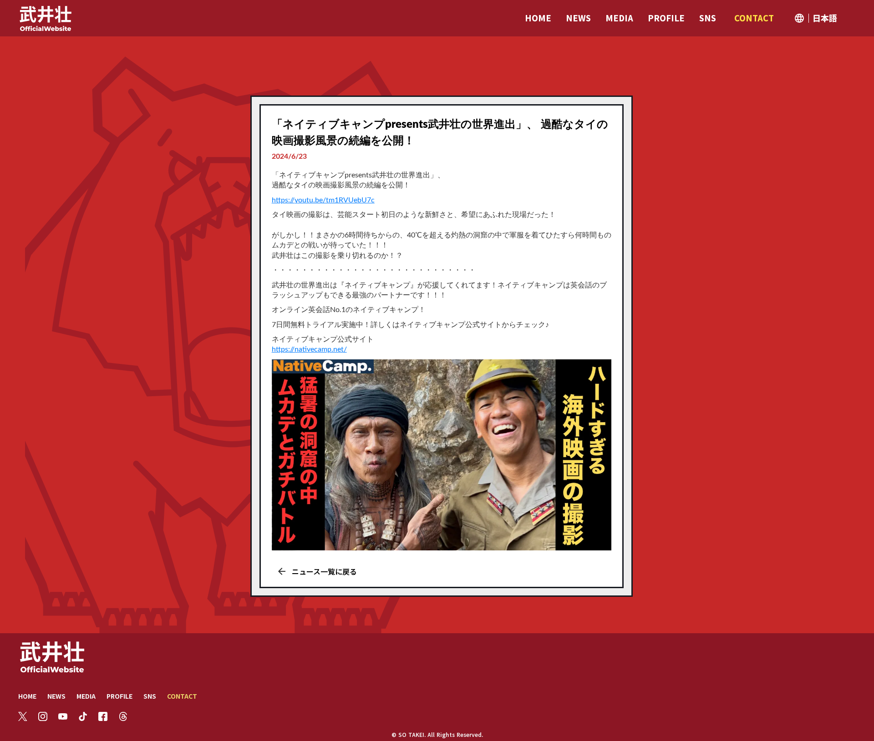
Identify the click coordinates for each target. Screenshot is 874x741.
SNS (149, 696)
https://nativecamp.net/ (309, 349)
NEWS (56, 696)
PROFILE (119, 696)
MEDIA (86, 696)
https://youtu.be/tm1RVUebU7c (323, 200)
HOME (27, 696)
